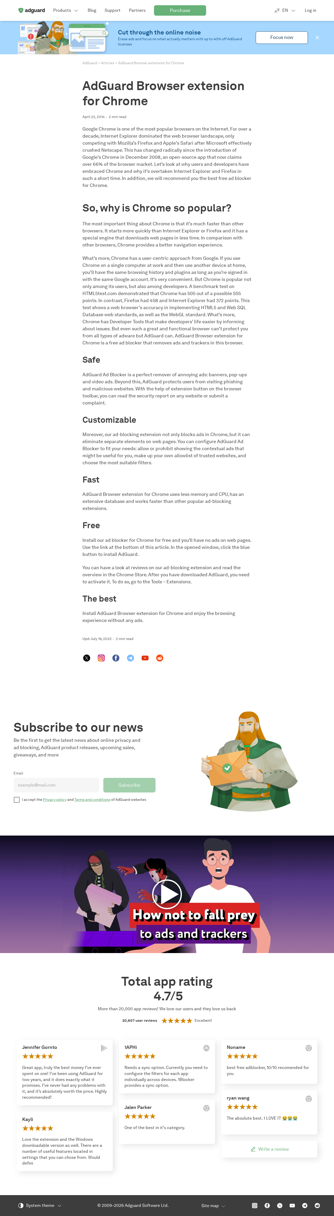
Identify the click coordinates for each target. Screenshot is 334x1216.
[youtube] (145, 658)
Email (18, 773)
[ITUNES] (206, 1048)
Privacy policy (55, 799)
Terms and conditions (92, 799)
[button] (317, 37)
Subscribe (129, 785)
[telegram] (130, 658)
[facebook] (116, 658)
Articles (107, 63)
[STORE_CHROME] (206, 1108)
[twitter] (86, 658)
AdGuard (89, 63)
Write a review (273, 1149)
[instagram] (101, 658)
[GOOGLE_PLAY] (104, 1048)
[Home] (31, 10)
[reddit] (160, 658)
